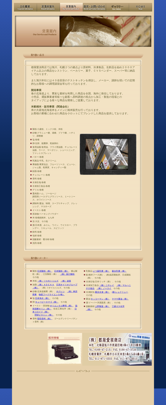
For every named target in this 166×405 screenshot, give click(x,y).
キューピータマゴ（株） (46, 302)
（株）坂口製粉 (67, 274)
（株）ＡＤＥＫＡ (45, 284)
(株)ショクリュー (120, 292)
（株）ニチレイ (106, 285)
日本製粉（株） (61, 271)
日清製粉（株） (44, 271)
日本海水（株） (42, 298)
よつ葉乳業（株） (101, 271)
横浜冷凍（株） (102, 292)
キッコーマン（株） (100, 299)
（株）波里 (65, 281)
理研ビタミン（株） (44, 315)
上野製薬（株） (102, 306)
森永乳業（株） (119, 271)
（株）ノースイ (103, 288)
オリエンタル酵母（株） (61, 305)
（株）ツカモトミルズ (47, 281)
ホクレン (60, 291)
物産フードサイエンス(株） (52, 294)
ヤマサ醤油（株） (120, 299)
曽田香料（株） (44, 318)
